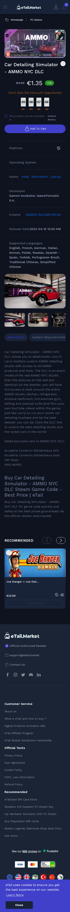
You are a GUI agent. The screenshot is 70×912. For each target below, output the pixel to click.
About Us (10, 711)
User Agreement (14, 762)
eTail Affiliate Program (18, 733)
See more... (12, 835)
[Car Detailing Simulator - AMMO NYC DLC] (35, 291)
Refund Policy (13, 784)
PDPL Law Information (19, 777)
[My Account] (56, 7)
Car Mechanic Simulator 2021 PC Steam (30, 813)
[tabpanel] (35, 434)
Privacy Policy (13, 755)
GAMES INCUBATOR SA (43, 214)
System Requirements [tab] (49, 337)
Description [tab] (16, 337)
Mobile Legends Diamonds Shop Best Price (32, 828)
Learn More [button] (15, 895)
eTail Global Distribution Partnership (28, 740)
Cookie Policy (13, 769)
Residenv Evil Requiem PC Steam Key (28, 806)
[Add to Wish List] (63, 63)
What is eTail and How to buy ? (25, 718)
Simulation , (41, 177)
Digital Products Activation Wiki (24, 725)
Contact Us (17, 664)
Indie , (26, 177)
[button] (59, 320)
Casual (56, 177)
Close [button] (19, 905)
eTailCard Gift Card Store (20, 799)
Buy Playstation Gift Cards (21, 821)
